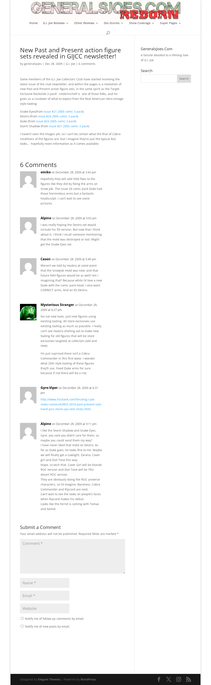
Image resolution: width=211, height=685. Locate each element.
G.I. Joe (70, 64)
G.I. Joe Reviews (54, 23)
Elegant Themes (49, 679)
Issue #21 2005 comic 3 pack (63, 111)
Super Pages (168, 23)
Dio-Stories (112, 23)
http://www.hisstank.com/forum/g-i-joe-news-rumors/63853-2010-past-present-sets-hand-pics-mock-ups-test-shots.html (71, 404)
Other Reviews (84, 23)
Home (33, 23)
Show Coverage (139, 23)
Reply (115, 176)
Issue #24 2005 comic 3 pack (57, 116)
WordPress (88, 679)
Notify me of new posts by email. (47, 626)
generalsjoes (33, 64)
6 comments (87, 64)
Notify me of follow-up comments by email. (54, 619)
